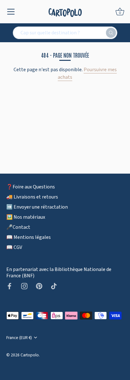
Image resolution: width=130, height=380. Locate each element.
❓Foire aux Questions (30, 186)
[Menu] (11, 12)
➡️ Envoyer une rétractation (37, 207)
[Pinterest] (39, 285)
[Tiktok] (54, 285)
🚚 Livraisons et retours (32, 196)
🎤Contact (18, 227)
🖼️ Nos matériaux (25, 217)
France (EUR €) (19, 337)
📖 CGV (14, 247)
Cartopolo (30, 355)
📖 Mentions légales (28, 237)
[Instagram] (24, 285)
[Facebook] (9, 285)
